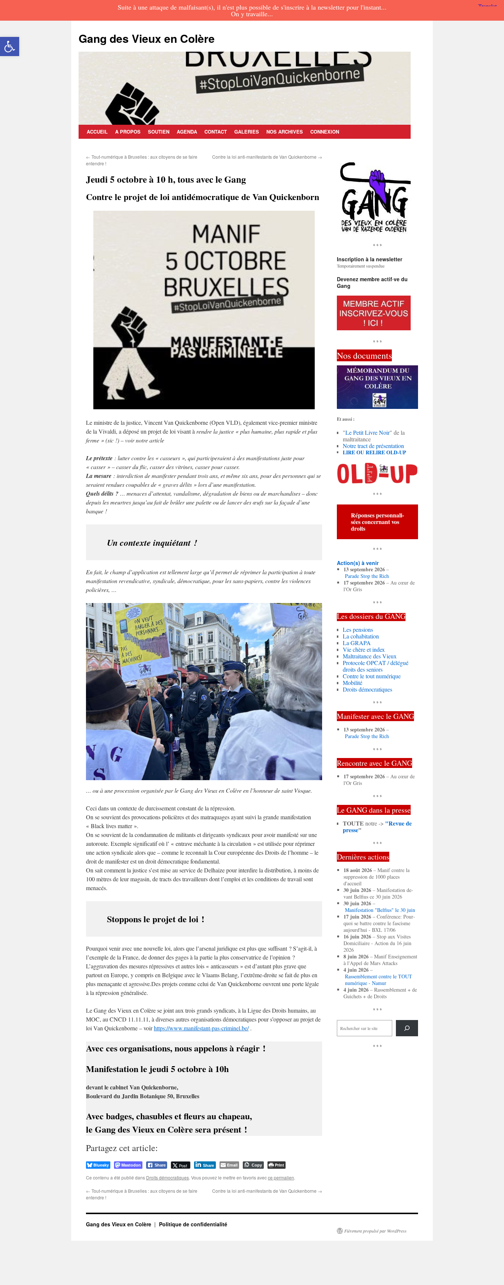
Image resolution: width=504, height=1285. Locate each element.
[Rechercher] (407, 1028)
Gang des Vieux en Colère (147, 38)
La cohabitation (361, 636)
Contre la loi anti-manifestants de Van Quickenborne (267, 157)
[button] (9, 46)
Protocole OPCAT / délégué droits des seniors (375, 666)
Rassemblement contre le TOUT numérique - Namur (378, 979)
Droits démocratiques (167, 1177)
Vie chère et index (364, 649)
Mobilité (352, 682)
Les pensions (358, 629)
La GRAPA (357, 643)
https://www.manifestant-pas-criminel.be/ (201, 1028)
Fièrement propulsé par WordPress (375, 1231)
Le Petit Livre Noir (367, 432)
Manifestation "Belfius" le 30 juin (380, 910)
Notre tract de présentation (373, 445)
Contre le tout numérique (372, 676)
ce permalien (281, 1177)
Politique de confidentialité (193, 1224)
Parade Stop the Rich (367, 576)
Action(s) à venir (358, 562)
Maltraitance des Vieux (370, 656)
